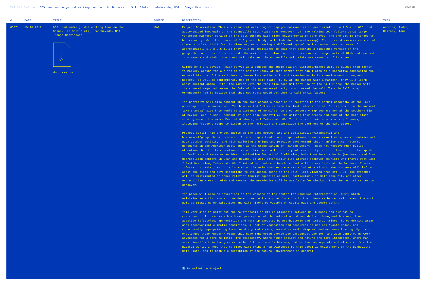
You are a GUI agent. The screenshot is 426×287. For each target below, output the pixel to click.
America (389, 27)
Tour (402, 31)
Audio (403, 27)
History (389, 31)
